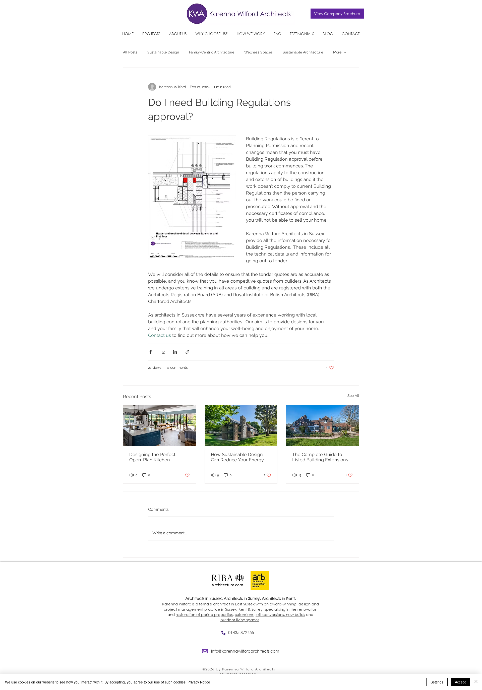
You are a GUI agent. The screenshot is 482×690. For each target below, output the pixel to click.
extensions (244, 614)
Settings (437, 681)
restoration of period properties (204, 614)
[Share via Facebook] (150, 352)
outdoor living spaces (239, 619)
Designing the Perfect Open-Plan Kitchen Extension (152, 457)
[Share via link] (187, 352)
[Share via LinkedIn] (175, 352)
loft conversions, (271, 614)
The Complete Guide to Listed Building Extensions (320, 457)
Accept (460, 681)
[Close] (476, 682)
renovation (307, 609)
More (337, 52)
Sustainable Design (163, 52)
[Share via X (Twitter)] (162, 352)
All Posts (130, 52)
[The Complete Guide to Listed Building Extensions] (322, 425)
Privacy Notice (199, 681)
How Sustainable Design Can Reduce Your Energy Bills (237, 457)
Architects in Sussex (203, 598)
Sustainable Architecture (303, 52)
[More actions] (331, 87)
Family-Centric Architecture (211, 52)
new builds (295, 614)
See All (353, 396)
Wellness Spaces (258, 52)
